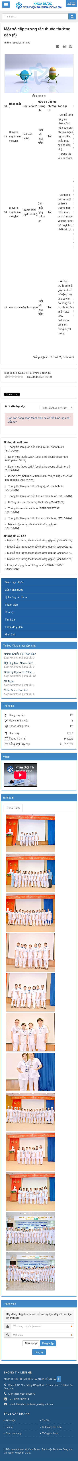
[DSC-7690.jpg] (31, 1111)
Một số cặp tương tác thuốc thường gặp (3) (32, 546)
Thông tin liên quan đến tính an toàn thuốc (32, 496)
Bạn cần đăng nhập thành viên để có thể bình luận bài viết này (39, 419)
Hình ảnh (10, 634)
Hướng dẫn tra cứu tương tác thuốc (28, 502)
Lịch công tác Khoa (16, 597)
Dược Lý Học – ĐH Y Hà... (19, 672)
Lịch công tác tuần (51, 1427)
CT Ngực (9, 681)
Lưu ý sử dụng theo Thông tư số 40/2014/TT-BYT (35, 565)
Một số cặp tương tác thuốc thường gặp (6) (33, 524)
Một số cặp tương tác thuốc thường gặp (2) (32, 552)
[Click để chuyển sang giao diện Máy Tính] (73, 3)
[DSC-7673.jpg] (31, 912)
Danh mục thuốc (14, 582)
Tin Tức (46, 1420)
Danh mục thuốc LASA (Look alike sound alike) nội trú (39, 466)
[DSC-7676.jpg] (31, 992)
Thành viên (11, 604)
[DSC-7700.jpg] (31, 1271)
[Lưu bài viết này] (71, 46)
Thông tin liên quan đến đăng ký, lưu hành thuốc (36, 447)
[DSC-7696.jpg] (31, 1231)
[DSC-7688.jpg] (31, 1072)
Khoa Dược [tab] (13, 808)
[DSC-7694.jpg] (31, 1191)
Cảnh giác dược (14, 589)
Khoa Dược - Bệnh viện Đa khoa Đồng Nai (50, 1449)
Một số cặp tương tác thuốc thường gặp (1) (32, 559)
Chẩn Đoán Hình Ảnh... (17, 690)
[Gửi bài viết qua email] (58, 46)
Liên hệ (9, 612)
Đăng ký (39, 1352)
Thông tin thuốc (50, 1433)
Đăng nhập (48, 1343)
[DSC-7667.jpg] (31, 872)
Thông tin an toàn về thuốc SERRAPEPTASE (33, 508)
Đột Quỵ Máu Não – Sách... (20, 663)
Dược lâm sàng (13, 1433)
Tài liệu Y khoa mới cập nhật (19, 645)
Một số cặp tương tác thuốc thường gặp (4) (32, 540)
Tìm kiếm (10, 619)
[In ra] (65, 46)
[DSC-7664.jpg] (31, 832)
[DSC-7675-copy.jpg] (31, 952)
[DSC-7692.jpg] (31, 1151)
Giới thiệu (10, 1420)
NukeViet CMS (22, 1452)
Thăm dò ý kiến (14, 627)
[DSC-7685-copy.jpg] (31, 1032)
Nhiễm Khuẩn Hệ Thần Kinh (20, 654)
